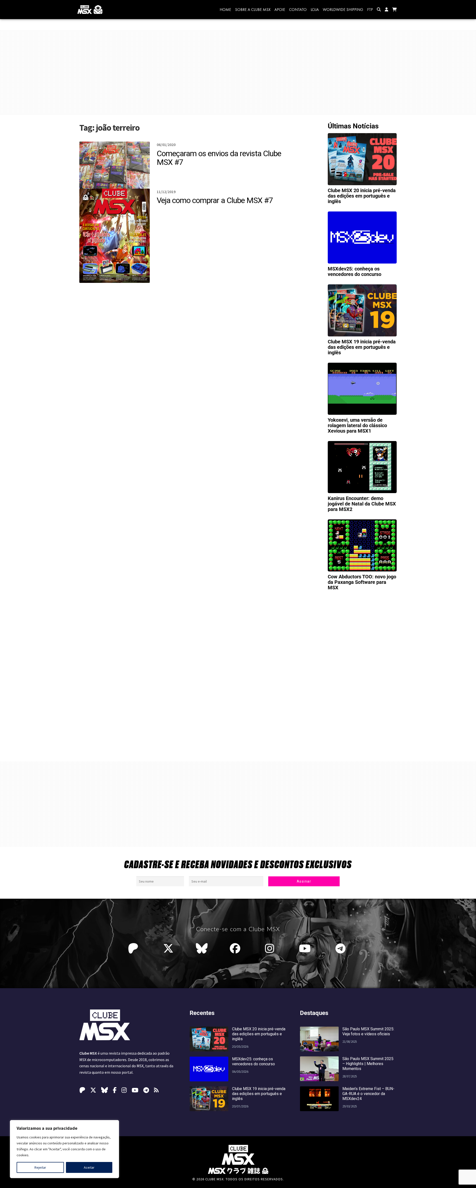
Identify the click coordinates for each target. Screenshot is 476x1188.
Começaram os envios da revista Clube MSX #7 (219, 158)
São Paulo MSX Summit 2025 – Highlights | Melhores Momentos (367, 1063)
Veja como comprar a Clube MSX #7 (215, 200)
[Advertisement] (238, 72)
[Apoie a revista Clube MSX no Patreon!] (134, 948)
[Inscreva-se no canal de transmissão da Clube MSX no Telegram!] (341, 948)
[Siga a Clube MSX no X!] (168, 948)
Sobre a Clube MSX (252, 9)
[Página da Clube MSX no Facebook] (236, 948)
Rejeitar (40, 1167)
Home (225, 9)
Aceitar (89, 1167)
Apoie (279, 9)
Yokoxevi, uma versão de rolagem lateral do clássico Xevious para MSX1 (357, 425)
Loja (315, 9)
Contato (298, 9)
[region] (64, 1149)
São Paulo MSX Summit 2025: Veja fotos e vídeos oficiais (368, 1031)
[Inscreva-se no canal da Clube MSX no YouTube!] (306, 948)
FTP (370, 9)
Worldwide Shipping (343, 9)
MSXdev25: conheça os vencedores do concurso (354, 271)
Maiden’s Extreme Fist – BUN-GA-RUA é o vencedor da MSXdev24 (368, 1093)
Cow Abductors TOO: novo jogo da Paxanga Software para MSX (362, 582)
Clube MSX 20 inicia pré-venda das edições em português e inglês (362, 196)
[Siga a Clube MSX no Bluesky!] (202, 948)
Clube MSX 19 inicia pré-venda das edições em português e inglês (362, 347)
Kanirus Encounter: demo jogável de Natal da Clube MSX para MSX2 (362, 504)
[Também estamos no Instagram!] (271, 948)
